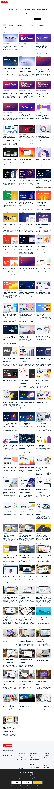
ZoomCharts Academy (33, 753)
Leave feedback (46, 753)
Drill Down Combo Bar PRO (21, 759)
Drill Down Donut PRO (20, 761)
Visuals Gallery (32, 755)
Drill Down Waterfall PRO (21, 753)
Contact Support (46, 767)
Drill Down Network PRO (21, 751)
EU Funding (45, 757)
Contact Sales (46, 765)
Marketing (41, 786)
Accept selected (27, 782)
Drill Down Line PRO (20, 749)
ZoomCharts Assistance (47, 763)
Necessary (15, 786)
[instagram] (11, 756)
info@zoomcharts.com (8, 750)
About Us (45, 749)
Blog (31, 751)
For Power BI (12, 1)
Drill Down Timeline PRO (21, 766)
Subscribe (38, 19)
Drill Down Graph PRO (20, 755)
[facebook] (6, 756)
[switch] (20, 785)
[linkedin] (4, 756)
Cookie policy (32, 778)
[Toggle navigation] (52, 2)
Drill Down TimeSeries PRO (21, 764)
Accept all (37, 782)
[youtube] (10, 756)
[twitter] (8, 756)
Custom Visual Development (34, 759)
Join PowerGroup (46, 755)
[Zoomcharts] (4, 2)
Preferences (32, 786)
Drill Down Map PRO (20, 768)
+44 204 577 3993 (7, 752)
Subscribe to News (33, 761)
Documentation (32, 757)
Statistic (23, 786)
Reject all (16, 782)
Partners (45, 751)
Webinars (31, 749)
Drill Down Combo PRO (20, 757)
